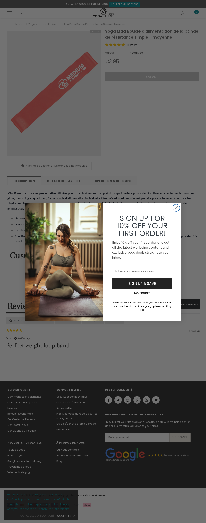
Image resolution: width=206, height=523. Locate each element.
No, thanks (142, 293)
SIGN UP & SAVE (142, 283)
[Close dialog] (176, 207)
